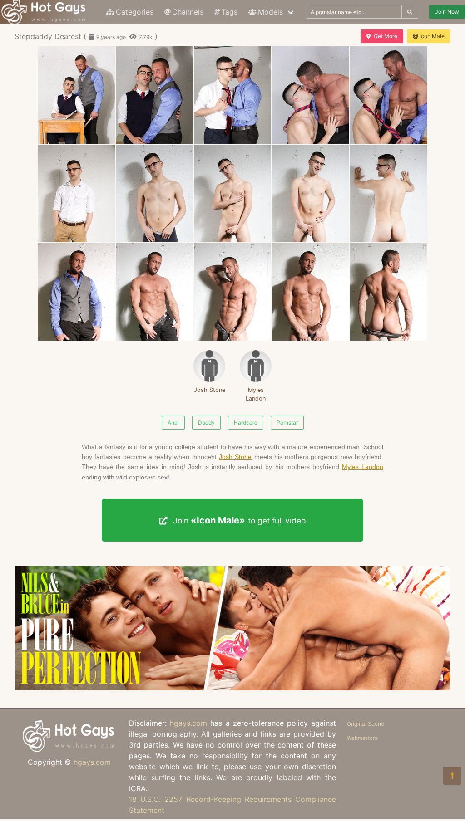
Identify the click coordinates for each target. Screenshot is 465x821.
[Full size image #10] (76, 292)
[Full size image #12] (232, 292)
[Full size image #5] (76, 193)
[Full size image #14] (388, 292)
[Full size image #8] (310, 193)
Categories (134, 11)
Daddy (206, 422)
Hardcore (245, 422)
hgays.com (92, 762)
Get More (385, 36)
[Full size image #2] (232, 95)
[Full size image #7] (232, 193)
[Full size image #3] (310, 95)
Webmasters (362, 738)
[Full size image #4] (388, 95)
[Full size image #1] (154, 95)
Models (270, 11)
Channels (187, 11)
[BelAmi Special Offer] (232, 687)
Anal (173, 422)
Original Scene (365, 723)
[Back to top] (452, 776)
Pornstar (287, 422)
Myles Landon (256, 394)
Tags (229, 11)
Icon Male (432, 36)
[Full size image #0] (76, 95)
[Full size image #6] (154, 193)
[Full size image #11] (154, 292)
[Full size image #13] (310, 292)
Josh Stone (209, 389)
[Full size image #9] (388, 193)
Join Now (447, 11)
